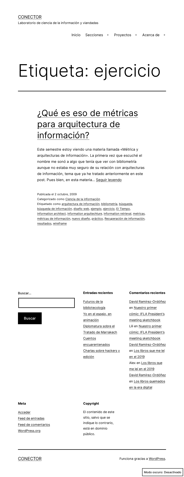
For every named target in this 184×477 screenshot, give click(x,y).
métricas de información (53, 218)
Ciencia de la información (82, 199)
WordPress (157, 459)
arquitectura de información (81, 204)
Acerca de (151, 35)
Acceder (24, 412)
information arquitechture (84, 213)
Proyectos (122, 35)
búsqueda (125, 204)
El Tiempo (123, 208)
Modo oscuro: (153, 472)
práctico (97, 218)
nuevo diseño (81, 218)
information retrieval (117, 213)
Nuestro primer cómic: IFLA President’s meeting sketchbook (147, 314)
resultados (44, 223)
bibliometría (109, 204)
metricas (139, 213)
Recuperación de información (124, 218)
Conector (30, 17)
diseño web (81, 208)
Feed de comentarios (34, 424)
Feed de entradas (31, 418)
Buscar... (24, 293)
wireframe (60, 223)
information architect (51, 213)
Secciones (94, 35)
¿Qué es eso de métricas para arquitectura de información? (87, 124)
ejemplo (96, 208)
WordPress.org (29, 431)
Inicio (76, 35)
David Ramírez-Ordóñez (147, 301)
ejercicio (109, 208)
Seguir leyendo (109, 180)
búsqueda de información (54, 208)
